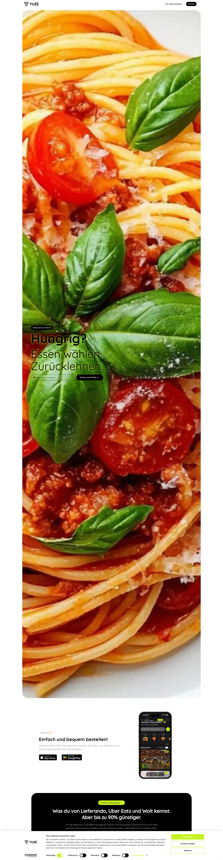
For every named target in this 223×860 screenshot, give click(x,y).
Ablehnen (188, 851)
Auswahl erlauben (187, 844)
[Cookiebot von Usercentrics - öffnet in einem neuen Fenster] (31, 855)
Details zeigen (138, 855)
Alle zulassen (187, 837)
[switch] (83, 855)
